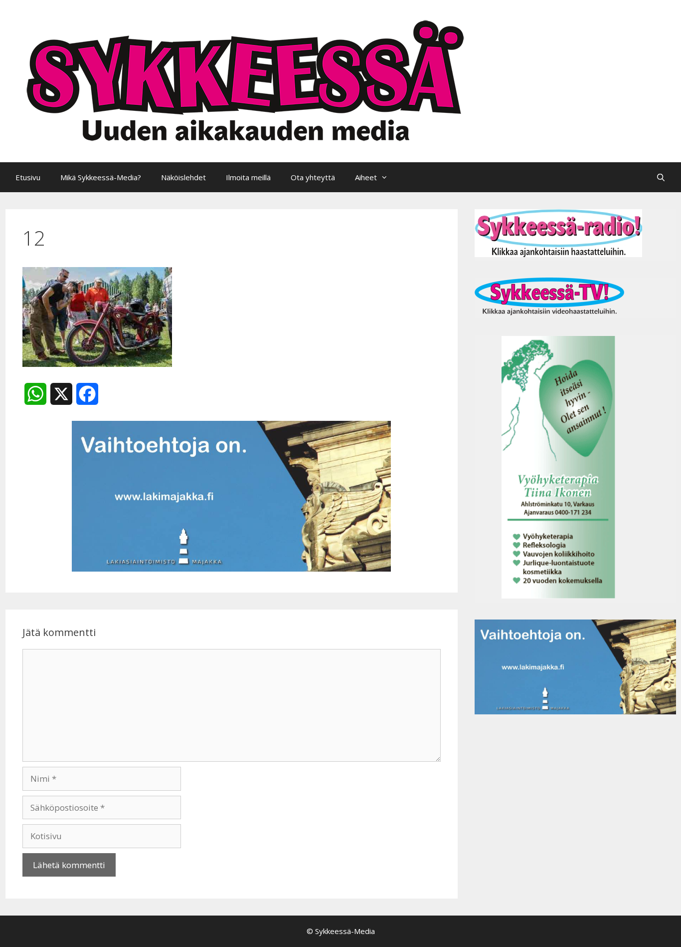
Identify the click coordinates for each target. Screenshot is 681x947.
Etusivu (27, 177)
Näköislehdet (183, 177)
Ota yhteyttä (313, 177)
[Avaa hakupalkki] (661, 177)
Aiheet (366, 177)
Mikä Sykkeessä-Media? (100, 177)
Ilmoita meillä (248, 177)
